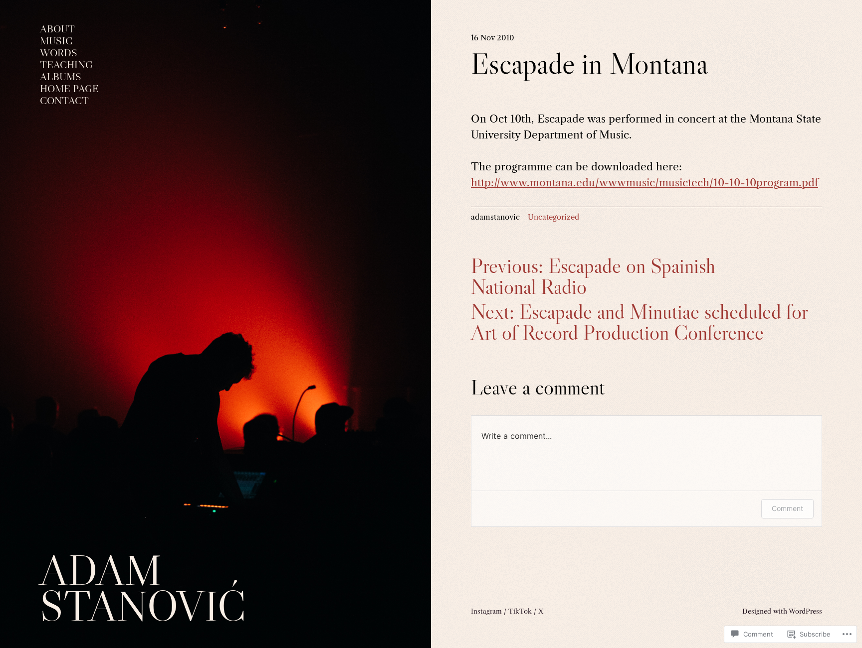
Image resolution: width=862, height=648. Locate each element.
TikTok (520, 611)
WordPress (805, 611)
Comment (787, 508)
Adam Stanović (143, 588)
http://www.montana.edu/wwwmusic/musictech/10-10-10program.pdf (644, 182)
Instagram (486, 611)
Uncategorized (553, 217)
